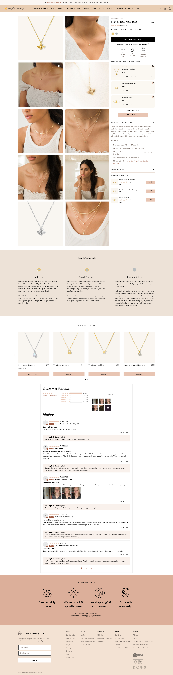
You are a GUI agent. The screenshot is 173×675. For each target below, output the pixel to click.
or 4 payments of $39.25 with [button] (129, 44)
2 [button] (83, 568)
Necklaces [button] (98, 8)
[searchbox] (118, 394)
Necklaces (119, 18)
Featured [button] (69, 8)
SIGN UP (35, 660)
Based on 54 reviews (50, 395)
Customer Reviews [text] (56, 389)
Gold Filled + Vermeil (113, 34)
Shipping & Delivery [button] (120, 169)
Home (113, 18)
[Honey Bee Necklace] (153, 66)
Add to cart (133, 39)
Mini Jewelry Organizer (54, 2)
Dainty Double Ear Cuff (129, 83)
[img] (54, 421)
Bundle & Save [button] (40, 8)
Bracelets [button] (133, 8)
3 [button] (86, 568)
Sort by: (47, 413)
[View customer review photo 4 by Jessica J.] (75, 493)
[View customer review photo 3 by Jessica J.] (66, 493)
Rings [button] (109, 8)
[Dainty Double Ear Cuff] (153, 83)
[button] (162, 8)
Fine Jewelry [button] (83, 8)
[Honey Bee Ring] (153, 97)
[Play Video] (59, 66)
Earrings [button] (120, 8)
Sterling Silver (116, 34)
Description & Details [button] (121, 122)
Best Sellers (56, 8)
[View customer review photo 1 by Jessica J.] (47, 493)
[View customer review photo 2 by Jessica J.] (56, 493)
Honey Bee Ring (127, 97)
